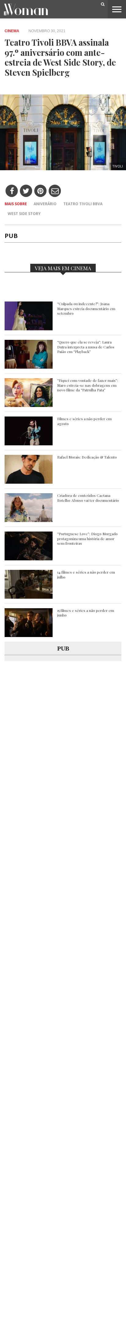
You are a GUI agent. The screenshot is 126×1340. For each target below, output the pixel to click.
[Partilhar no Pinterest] (40, 191)
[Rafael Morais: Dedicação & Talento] (29, 482)
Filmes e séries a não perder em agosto (84, 421)
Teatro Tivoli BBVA (82, 203)
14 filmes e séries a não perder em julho (86, 574)
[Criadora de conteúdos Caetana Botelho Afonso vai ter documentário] (29, 520)
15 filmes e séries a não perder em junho (85, 613)
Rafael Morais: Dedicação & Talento (87, 457)
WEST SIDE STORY (24, 213)
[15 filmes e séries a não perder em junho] (29, 635)
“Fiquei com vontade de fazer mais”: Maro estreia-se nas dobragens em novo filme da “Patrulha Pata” (87, 385)
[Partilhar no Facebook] (12, 191)
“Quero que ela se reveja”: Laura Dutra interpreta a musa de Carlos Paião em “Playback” (85, 347)
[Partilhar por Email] (55, 191)
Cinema (12, 31)
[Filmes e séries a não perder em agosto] (29, 443)
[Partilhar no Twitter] (26, 191)
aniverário (45, 203)
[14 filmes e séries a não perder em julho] (29, 597)
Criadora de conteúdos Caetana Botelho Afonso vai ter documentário (88, 498)
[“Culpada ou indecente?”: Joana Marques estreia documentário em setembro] (29, 328)
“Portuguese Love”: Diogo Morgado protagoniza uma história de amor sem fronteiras (87, 539)
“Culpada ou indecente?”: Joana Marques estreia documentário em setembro (86, 308)
